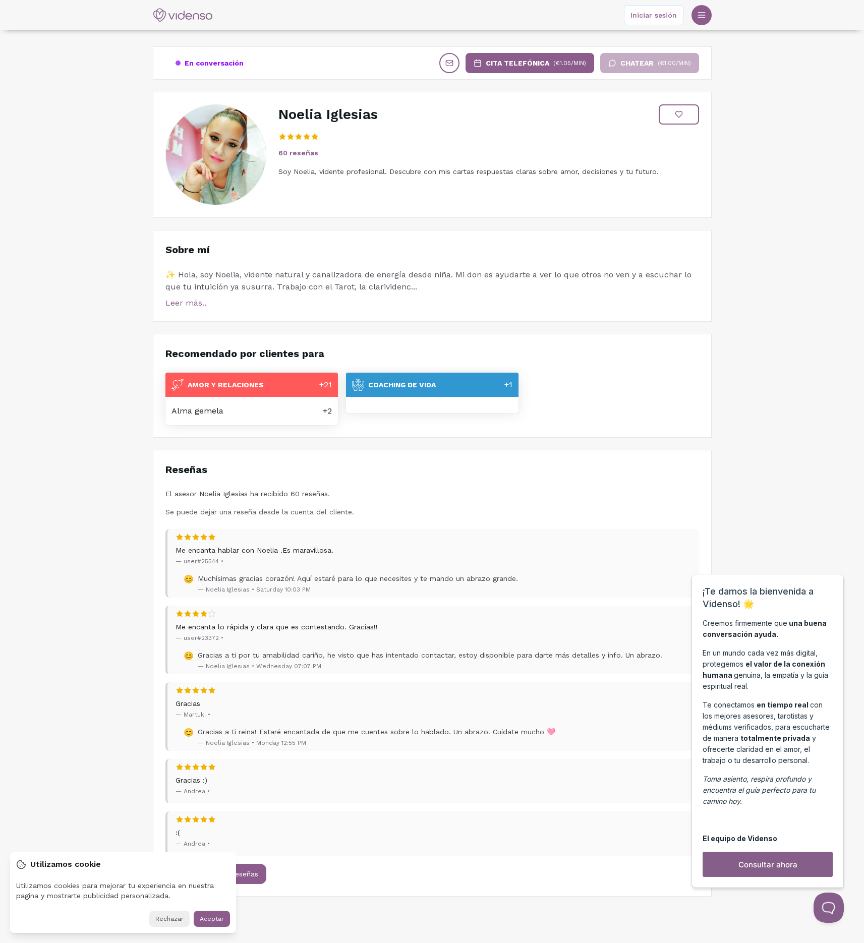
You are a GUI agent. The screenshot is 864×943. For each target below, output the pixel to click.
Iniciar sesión (653, 15)
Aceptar (212, 918)
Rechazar (169, 918)
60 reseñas (298, 153)
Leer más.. (185, 303)
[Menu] (702, 15)
